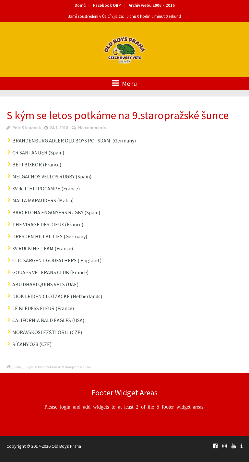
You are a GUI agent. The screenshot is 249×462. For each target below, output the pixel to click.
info (18, 367)
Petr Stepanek (26, 127)
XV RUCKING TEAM (32, 248)
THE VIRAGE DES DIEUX (38, 224)
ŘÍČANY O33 (25, 344)
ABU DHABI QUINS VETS (38, 284)
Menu (129, 83)
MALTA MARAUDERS (34, 200)
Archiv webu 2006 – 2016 (152, 5)
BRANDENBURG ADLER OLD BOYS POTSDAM (61, 140)
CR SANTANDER (29, 152)
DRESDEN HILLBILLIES (37, 236)
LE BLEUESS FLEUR (33, 308)
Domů (80, 5)
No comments (92, 127)
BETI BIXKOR (27, 164)
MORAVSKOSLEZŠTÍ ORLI (40, 332)
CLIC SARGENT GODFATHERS (44, 260)
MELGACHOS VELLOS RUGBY (43, 176)
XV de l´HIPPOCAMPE (36, 188)
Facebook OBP (107, 5)
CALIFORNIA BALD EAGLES (41, 320)
